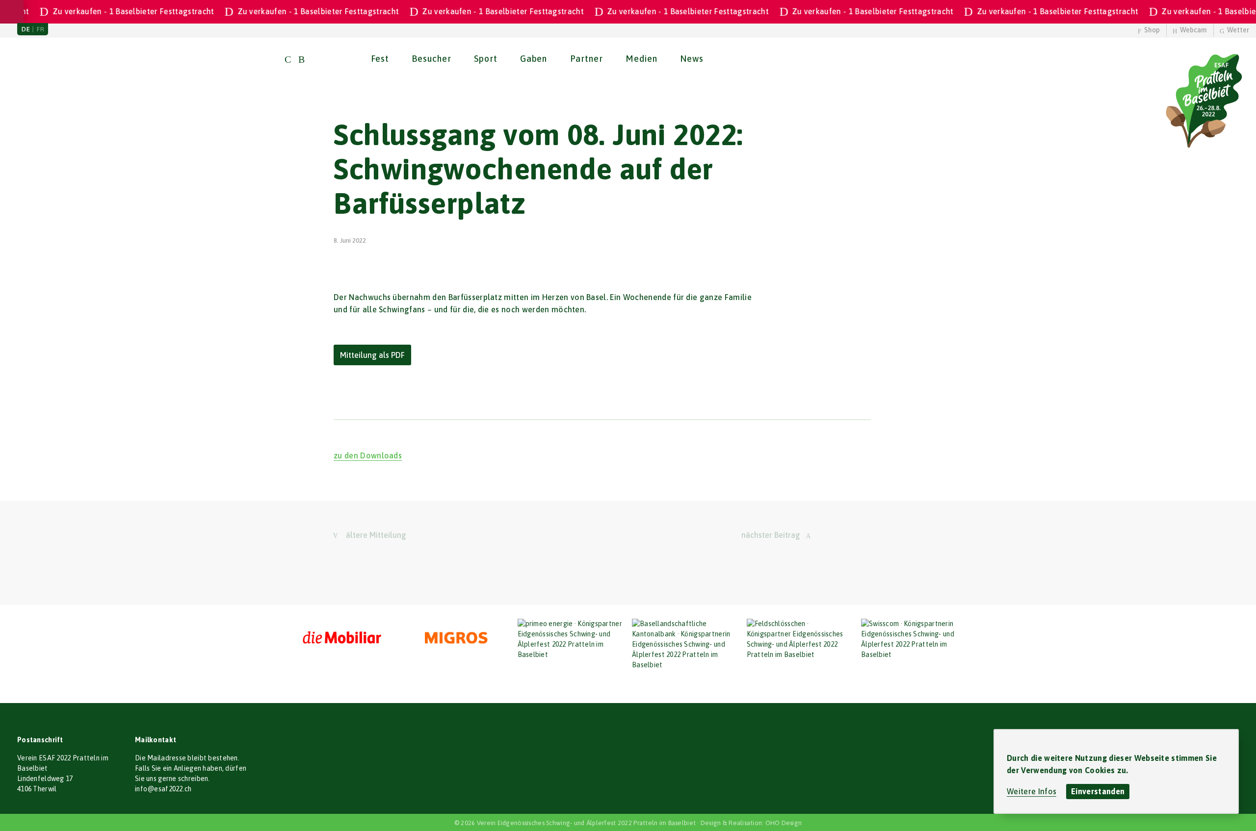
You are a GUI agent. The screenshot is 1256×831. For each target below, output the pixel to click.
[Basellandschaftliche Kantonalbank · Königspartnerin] (685, 644)
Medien (641, 58)
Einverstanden (1098, 791)
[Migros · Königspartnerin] (456, 638)
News (692, 58)
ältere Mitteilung (376, 534)
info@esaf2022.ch (163, 789)
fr (40, 29)
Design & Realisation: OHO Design (751, 823)
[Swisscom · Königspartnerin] (914, 639)
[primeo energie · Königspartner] (571, 639)
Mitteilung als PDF (372, 355)
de (25, 29)
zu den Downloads (368, 455)
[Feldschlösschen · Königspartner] (800, 639)
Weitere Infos (1031, 791)
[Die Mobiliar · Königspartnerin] (342, 638)
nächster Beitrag (770, 534)
